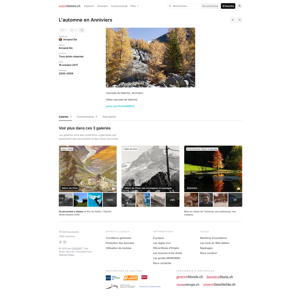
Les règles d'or (162, 243)
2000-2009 (66, 73)
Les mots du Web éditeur (215, 243)
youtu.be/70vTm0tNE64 (120, 106)
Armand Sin (70, 39)
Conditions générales (118, 238)
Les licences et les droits (167, 253)
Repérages (206, 248)
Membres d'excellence (213, 238)
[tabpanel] (150, 170)
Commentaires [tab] (87, 116)
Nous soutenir (208, 253)
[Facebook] (60, 242)
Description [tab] (109, 116)
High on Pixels (66, 254)
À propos (158, 238)
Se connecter (210, 6)
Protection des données (120, 243)
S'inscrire (228, 6)
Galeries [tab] (65, 116)
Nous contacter (162, 263)
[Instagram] (64, 242)
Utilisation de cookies (118, 248)
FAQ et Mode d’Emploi (166, 248)
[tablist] (150, 117)
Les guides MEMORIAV (166, 258)
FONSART (77, 248)
